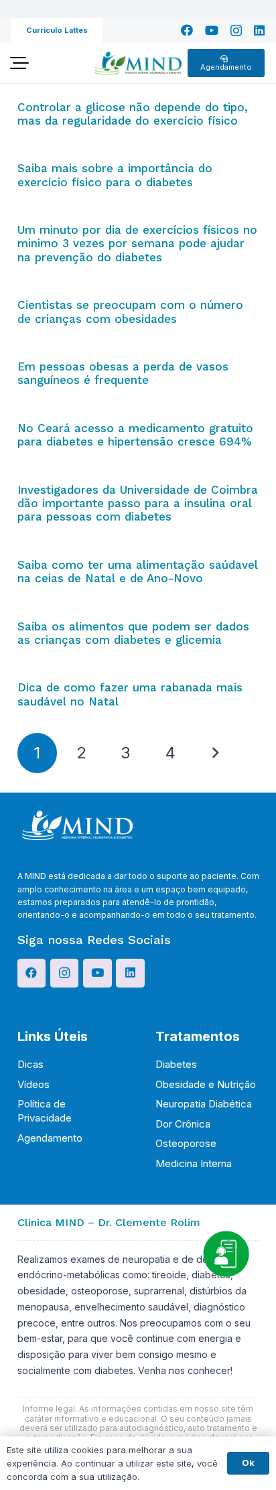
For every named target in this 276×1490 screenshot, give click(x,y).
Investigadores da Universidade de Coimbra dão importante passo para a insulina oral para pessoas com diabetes (137, 503)
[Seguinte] (215, 753)
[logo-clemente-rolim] (138, 63)
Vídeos (33, 1084)
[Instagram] (236, 31)
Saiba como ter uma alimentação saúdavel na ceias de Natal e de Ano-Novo (137, 571)
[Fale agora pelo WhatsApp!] (226, 1253)
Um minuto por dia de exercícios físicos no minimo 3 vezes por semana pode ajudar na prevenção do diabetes (137, 243)
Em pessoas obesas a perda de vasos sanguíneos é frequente (122, 373)
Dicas (30, 1064)
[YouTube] (211, 30)
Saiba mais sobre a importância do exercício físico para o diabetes (114, 174)
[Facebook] (187, 30)
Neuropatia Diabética (203, 1103)
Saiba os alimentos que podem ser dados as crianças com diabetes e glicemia (133, 633)
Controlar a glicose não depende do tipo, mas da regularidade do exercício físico (132, 113)
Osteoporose (185, 1143)
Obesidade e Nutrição (205, 1084)
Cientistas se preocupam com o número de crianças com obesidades (130, 311)
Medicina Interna (193, 1163)
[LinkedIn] (259, 30)
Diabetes (176, 1064)
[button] (19, 63)
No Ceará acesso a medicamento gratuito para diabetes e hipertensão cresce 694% (135, 434)
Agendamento (49, 1138)
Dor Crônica (182, 1124)
